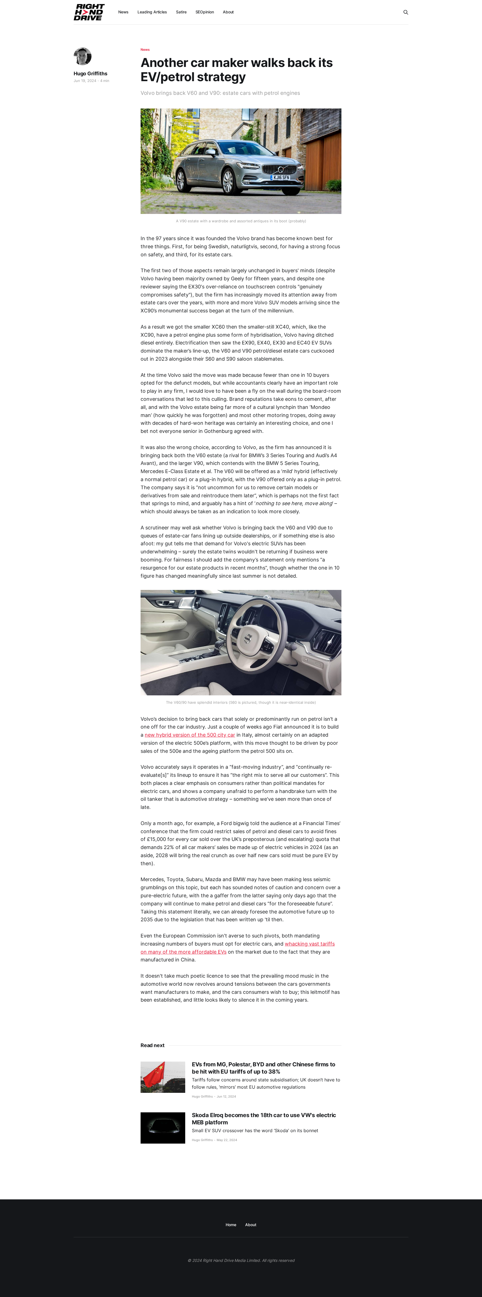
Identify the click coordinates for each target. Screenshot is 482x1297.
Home (231, 1224)
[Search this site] (406, 12)
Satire (181, 11)
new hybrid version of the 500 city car (190, 735)
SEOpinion (205, 11)
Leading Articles (152, 11)
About (228, 11)
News (123, 11)
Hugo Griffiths (90, 73)
